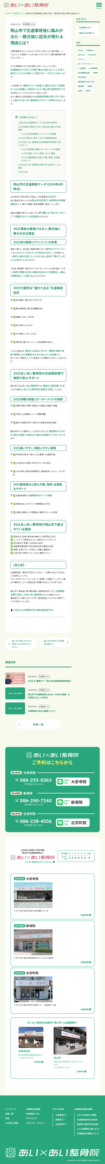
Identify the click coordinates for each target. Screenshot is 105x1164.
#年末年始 (82, 77)
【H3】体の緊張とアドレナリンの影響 (38, 133)
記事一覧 (38, 724)
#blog (80, 50)
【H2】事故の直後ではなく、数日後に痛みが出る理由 (39, 128)
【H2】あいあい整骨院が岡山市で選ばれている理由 (39, 166)
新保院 (58, 1119)
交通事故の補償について (88, 1133)
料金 (7, 1118)
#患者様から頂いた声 (86, 81)
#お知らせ (90, 50)
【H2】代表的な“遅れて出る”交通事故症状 (37, 137)
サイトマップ (31, 1118)
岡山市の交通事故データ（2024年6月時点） (38, 122)
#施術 (89, 86)
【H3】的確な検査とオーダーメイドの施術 (40, 149)
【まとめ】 (23, 171)
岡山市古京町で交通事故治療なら (54, 642)
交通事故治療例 (33, 1109)
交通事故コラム (85, 27)
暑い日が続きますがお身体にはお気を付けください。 (22, 643)
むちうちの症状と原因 (86, 1114)
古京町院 (59, 1124)
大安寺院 (59, 1114)
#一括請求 (82, 68)
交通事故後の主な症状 (87, 1119)
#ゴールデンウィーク (86, 63)
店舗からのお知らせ (86, 33)
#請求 (88, 90)
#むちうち (81, 54)
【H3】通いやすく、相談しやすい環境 (38, 153)
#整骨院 (81, 86)
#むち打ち (92, 54)
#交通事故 (93, 68)
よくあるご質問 (11, 1122)
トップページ (10, 1109)
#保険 (95, 72)
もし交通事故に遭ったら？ (88, 1128)
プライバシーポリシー (35, 1122)
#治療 (80, 90)
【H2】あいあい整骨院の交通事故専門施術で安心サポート (39, 143)
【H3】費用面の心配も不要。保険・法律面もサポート (40, 159)
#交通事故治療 (84, 72)
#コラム (81, 59)
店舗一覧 (9, 1113)
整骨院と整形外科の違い (88, 1124)
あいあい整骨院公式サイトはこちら (38, 862)
